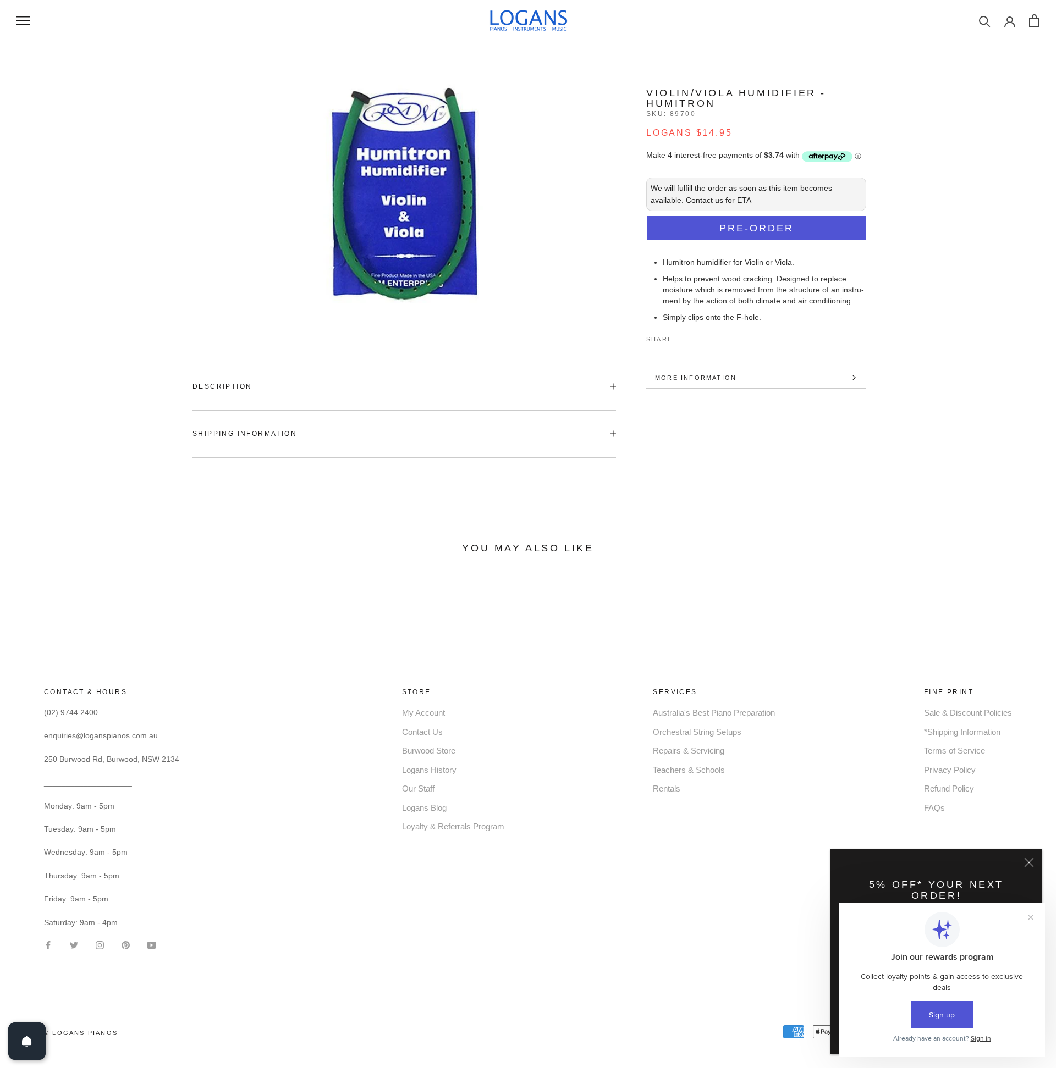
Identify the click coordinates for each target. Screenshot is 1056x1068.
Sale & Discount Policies (968, 712)
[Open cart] (1034, 20)
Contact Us (422, 732)
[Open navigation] (23, 20)
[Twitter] (697, 337)
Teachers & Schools (689, 769)
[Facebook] (683, 337)
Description (222, 386)
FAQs (934, 807)
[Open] (27, 1041)
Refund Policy (949, 788)
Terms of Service (954, 750)
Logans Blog (424, 807)
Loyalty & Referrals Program (453, 826)
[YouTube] (151, 944)
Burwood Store (428, 750)
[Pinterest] (711, 337)
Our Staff (418, 788)
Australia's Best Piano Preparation (714, 712)
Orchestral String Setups (697, 732)
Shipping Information (245, 434)
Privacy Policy (950, 769)
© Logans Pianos (81, 1033)
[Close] (1029, 862)
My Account (423, 712)
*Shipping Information (962, 732)
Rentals (666, 788)
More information (695, 377)
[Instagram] (100, 944)
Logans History (429, 769)
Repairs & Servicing (688, 750)
